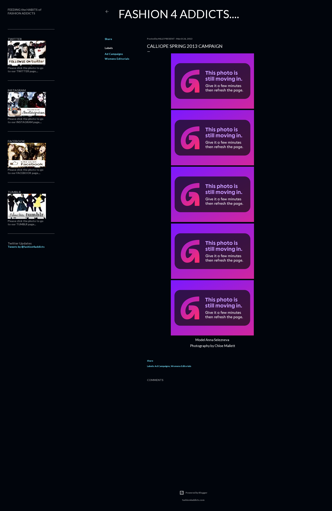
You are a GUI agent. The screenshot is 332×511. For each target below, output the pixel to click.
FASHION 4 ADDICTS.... (179, 14)
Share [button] (108, 39)
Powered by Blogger (196, 492)
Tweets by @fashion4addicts (26, 246)
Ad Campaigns (114, 53)
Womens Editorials (117, 58)
